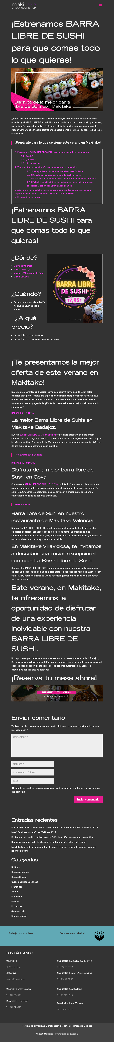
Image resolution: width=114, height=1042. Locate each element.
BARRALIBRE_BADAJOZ (23, 462)
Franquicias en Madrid (72, 933)
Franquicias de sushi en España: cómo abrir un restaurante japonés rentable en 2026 (54, 827)
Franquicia (16, 886)
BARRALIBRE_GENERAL (23, 413)
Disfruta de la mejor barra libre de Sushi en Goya (54, 175)
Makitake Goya (21, 276)
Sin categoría (18, 911)
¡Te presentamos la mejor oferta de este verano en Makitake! (46, 167)
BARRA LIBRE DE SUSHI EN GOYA (41, 484)
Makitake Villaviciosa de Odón (29, 273)
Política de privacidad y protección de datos (46, 1026)
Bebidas (15, 867)
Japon (14, 891)
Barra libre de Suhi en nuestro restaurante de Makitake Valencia (61, 178)
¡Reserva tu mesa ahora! (28, 197)
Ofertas (15, 901)
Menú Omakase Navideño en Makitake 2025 (33, 832)
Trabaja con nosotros (20, 933)
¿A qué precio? (31, 163)
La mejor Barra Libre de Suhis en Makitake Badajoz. (55, 171)
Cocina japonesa (20, 872)
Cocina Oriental (19, 877)
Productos (16, 906)
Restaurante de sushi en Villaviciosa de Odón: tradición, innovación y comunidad (52, 837)
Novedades (17, 896)
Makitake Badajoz (23, 269)
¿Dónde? (27, 156)
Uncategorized (19, 916)
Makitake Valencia (23, 266)
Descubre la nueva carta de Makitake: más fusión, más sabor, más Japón (48, 842)
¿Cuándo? (28, 159)
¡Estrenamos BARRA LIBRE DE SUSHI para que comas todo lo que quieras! (52, 152)
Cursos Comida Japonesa (24, 882)
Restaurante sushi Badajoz (28, 454)
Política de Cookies (82, 1026)
